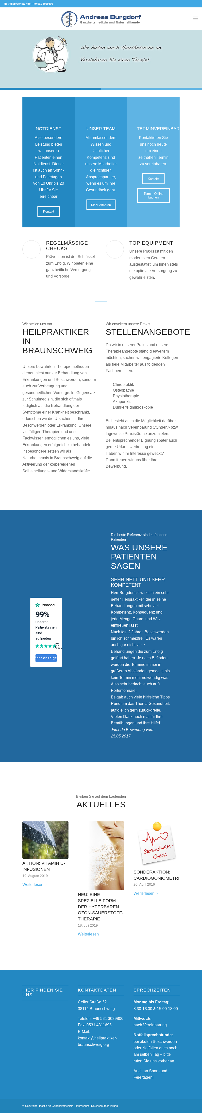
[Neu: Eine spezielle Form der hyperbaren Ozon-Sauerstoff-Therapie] (101, 855)
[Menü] (195, 18)
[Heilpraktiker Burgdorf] (101, 22)
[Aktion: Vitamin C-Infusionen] (45, 840)
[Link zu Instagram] (168, 1105)
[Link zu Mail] (176, 1105)
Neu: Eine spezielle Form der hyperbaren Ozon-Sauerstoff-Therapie (100, 906)
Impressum (82, 1105)
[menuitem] (195, 18)
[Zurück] (4, 53)
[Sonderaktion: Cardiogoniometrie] (157, 844)
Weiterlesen (32, 884)
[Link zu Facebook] (161, 1105)
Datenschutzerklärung (104, 1105)
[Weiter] (197, 53)
